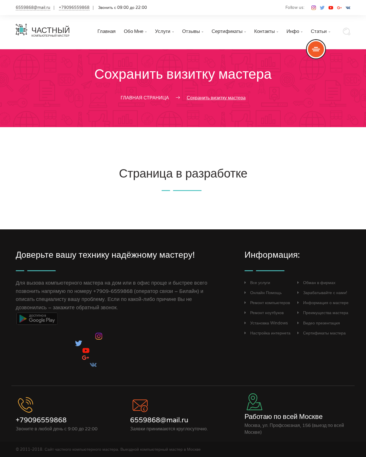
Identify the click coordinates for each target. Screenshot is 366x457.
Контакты (266, 31)
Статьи (320, 31)
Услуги (164, 31)
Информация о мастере (326, 302)
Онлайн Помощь (266, 292)
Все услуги (260, 282)
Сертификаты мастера (324, 333)
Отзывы (192, 31)
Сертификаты (229, 31)
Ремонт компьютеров (270, 302)
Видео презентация (321, 323)
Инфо (295, 31)
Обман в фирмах (319, 282)
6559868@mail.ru (33, 7)
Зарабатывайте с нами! (325, 292)
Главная (107, 31)
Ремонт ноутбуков (267, 312)
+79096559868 (74, 7)
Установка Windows (269, 323)
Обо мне (135, 31)
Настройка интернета (270, 333)
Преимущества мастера (325, 312)
